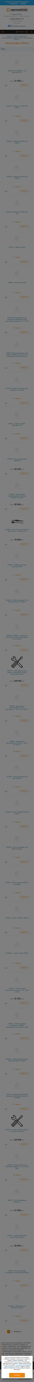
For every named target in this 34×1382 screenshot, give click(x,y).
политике (17, 1362)
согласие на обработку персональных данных (17, 1365)
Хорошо (17, 1375)
